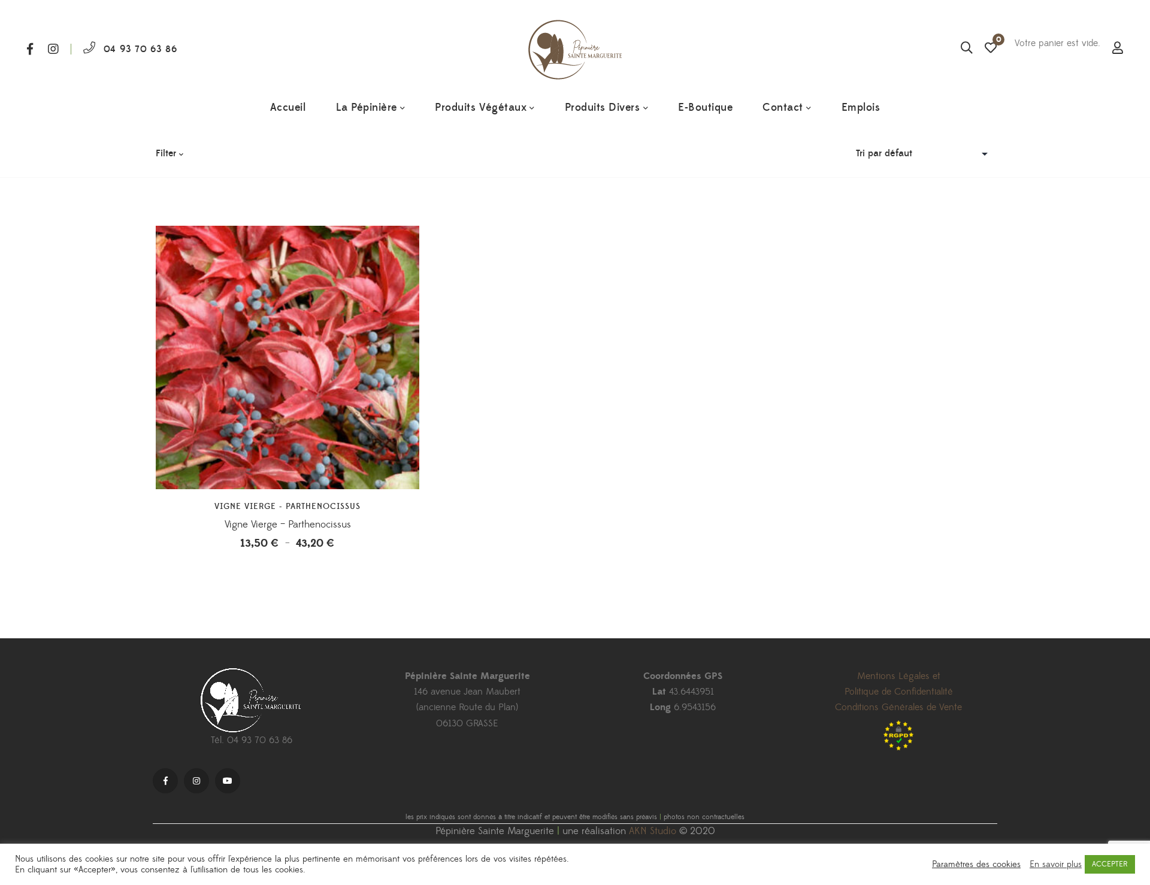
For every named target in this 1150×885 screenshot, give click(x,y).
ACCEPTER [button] (1110, 864)
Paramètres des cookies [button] (976, 864)
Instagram (53, 49)
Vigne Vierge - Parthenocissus (287, 506)
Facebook (30, 49)
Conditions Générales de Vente (898, 707)
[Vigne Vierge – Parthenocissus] (287, 357)
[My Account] (1117, 49)
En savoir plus (1056, 864)
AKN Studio (652, 831)
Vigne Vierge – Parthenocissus (288, 524)
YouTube (227, 780)
